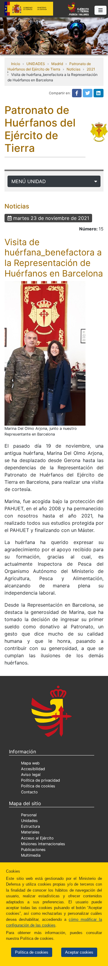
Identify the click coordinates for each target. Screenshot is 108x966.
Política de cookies (31, 952)
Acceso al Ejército (37, 838)
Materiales (30, 832)
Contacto (29, 792)
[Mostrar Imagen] (45, 353)
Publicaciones (33, 849)
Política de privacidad (40, 780)
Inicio (15, 63)
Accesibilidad (33, 769)
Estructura (30, 826)
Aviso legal (30, 774)
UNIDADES (35, 63)
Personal (29, 815)
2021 (91, 69)
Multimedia (30, 855)
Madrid (57, 63)
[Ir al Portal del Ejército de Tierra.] (54, 36)
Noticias (73, 69)
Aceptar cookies (79, 952)
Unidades (29, 820)
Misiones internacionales (43, 844)
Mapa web (30, 763)
